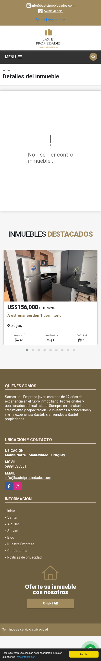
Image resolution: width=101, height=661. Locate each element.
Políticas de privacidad (24, 557)
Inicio (6, 70)
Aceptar (83, 654)
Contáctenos (17, 551)
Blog (10, 537)
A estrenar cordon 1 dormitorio (34, 315)
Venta (12, 517)
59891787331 (53, 11)
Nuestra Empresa (20, 544)
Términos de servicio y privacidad (25, 629)
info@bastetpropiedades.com (28, 478)
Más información (26, 657)
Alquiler (13, 524)
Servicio (13, 531)
